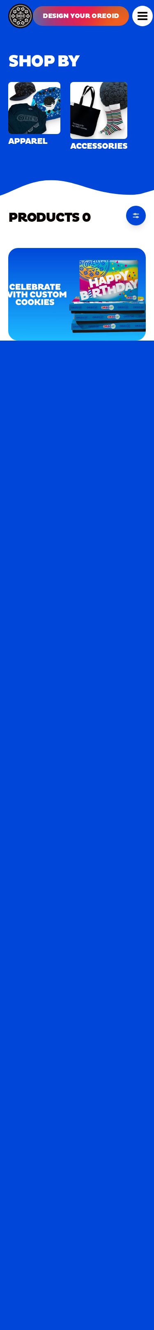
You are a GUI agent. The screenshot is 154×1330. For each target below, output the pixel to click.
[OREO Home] (20, 16)
